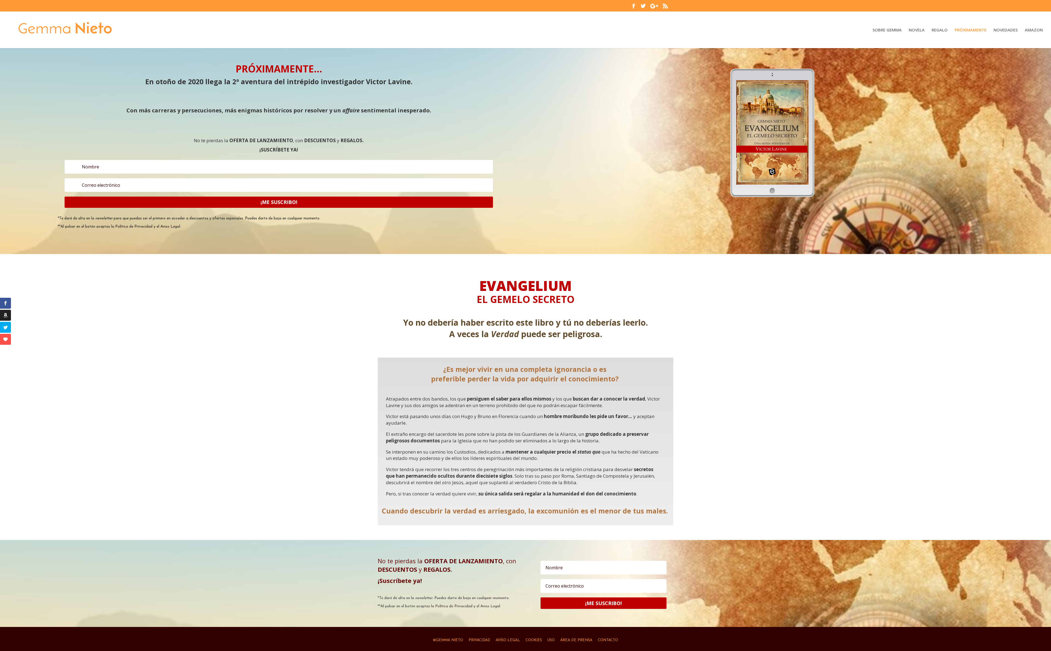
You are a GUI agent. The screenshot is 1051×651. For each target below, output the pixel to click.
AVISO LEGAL (508, 640)
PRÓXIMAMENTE (970, 30)
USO (551, 640)
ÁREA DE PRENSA (575, 640)
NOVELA (917, 30)
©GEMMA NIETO (448, 640)
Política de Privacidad (133, 226)
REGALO (940, 30)
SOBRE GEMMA (887, 30)
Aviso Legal (170, 226)
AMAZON (1034, 30)
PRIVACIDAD (479, 640)
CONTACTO (608, 640)
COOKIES (534, 640)
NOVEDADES (1006, 30)
